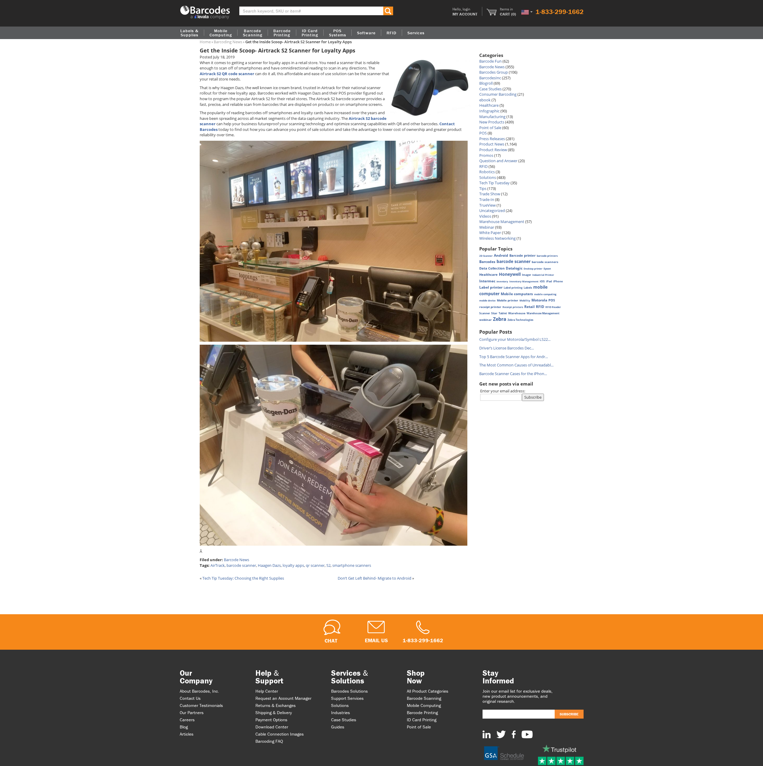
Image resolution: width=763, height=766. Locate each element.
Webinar (486, 227)
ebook (485, 100)
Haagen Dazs (269, 565)
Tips (482, 188)
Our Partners (192, 712)
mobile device (487, 300)
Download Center (271, 727)
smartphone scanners (351, 565)
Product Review (493, 149)
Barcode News (236, 559)
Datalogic (514, 268)
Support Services (347, 698)
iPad (549, 281)
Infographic (489, 111)
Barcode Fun (490, 61)
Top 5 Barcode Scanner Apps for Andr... (513, 356)
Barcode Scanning (424, 698)
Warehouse (516, 313)
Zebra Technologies (520, 320)
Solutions (487, 177)
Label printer (491, 287)
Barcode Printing (422, 712)
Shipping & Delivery (273, 712)
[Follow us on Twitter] (501, 734)
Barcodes (487, 261)
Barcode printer (522, 255)
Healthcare (489, 105)
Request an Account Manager (283, 698)
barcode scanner (241, 565)
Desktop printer (533, 268)
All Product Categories (427, 691)
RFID (483, 166)
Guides (337, 727)
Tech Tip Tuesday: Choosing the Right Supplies (243, 578)
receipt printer (490, 307)
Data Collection (492, 268)
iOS (542, 281)
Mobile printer (507, 300)
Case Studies (490, 89)
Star (494, 313)
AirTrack (217, 565)
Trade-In (486, 199)
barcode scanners (545, 262)
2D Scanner (486, 255)
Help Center (266, 691)
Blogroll (486, 83)
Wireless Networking (497, 238)
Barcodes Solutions (349, 691)
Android (501, 255)
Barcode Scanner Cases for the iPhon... (513, 373)
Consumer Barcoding (498, 94)
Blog (184, 727)
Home (205, 41)
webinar (485, 320)
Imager (526, 274)
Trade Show (489, 193)
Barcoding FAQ (269, 741)
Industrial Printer (543, 274)
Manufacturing (492, 116)
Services (415, 32)
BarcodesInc (490, 78)
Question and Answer (498, 160)
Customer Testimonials (201, 705)
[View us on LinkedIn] (487, 734)
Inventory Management (524, 281)
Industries (340, 712)
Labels (528, 288)
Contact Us (190, 698)
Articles (186, 734)
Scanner (484, 313)
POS (483, 133)
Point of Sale (490, 127)
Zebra (499, 319)
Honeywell (510, 274)
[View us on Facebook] (514, 734)
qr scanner (315, 565)
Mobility (524, 300)
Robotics (487, 171)
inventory (502, 281)
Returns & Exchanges (275, 705)
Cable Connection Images (279, 734)
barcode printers (547, 255)
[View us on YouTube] (527, 734)
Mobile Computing (221, 33)
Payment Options (271, 719)
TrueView (487, 205)
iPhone (558, 281)
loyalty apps (293, 565)
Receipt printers (513, 307)
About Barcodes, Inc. (199, 691)
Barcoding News (228, 41)
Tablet (503, 313)
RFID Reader (553, 307)
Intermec (487, 281)
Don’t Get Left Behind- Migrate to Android (374, 578)
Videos (485, 216)
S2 (328, 565)
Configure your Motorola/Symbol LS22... (514, 339)
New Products (491, 122)
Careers (187, 719)
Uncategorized (492, 210)
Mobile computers (517, 294)
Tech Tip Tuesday (494, 182)
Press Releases (492, 138)
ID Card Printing (421, 719)
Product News (491, 144)
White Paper (490, 232)
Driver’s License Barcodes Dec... (506, 348)
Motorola (539, 300)
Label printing (513, 288)
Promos (486, 155)
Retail (529, 306)
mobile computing (545, 294)
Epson (547, 268)
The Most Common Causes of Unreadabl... (516, 365)
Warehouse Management (501, 221)
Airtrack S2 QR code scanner (227, 73)
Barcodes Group (493, 72)
